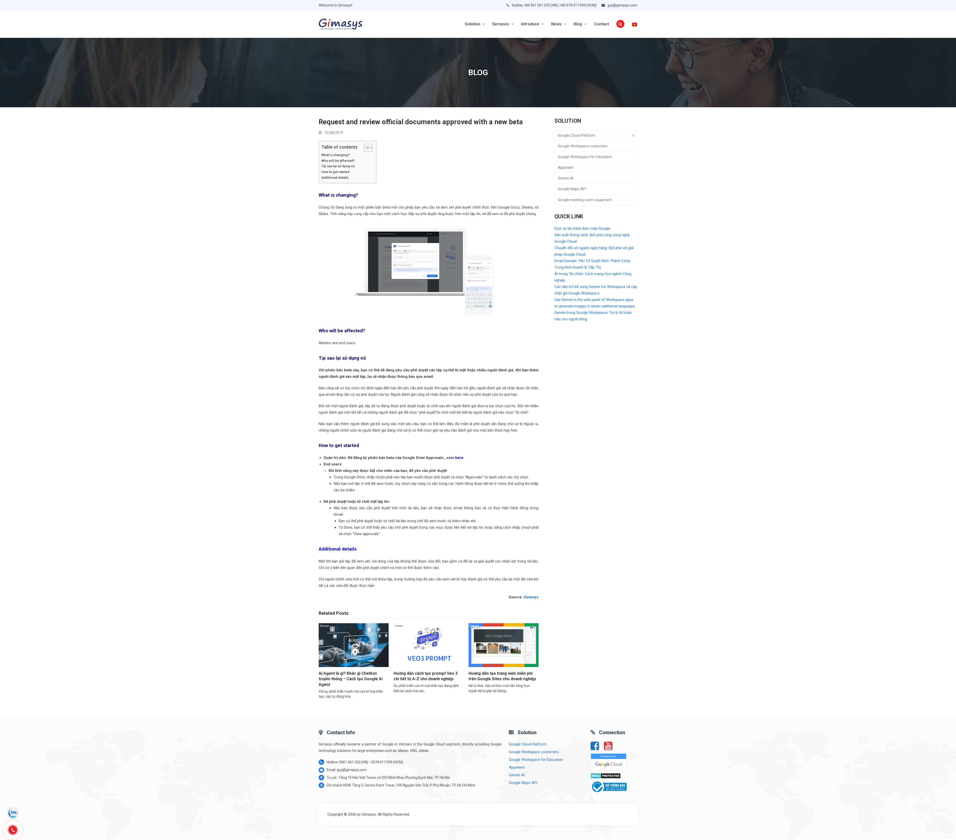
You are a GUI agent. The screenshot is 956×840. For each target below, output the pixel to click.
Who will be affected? (338, 161)
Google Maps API (572, 189)
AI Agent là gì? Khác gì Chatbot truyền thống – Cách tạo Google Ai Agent (351, 679)
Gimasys (531, 597)
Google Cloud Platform (576, 135)
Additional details (335, 177)
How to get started (335, 172)
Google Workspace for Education (585, 157)
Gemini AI (565, 178)
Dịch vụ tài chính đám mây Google (582, 228)
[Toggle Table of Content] (365, 148)
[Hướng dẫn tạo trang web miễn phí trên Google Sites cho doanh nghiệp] (503, 645)
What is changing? (336, 155)
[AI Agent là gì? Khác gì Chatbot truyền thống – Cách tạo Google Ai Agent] (354, 645)
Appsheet (565, 167)
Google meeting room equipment (585, 200)
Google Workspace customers (583, 146)
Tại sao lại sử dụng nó (338, 166)
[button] (620, 24)
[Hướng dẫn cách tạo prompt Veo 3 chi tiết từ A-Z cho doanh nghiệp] (429, 645)
